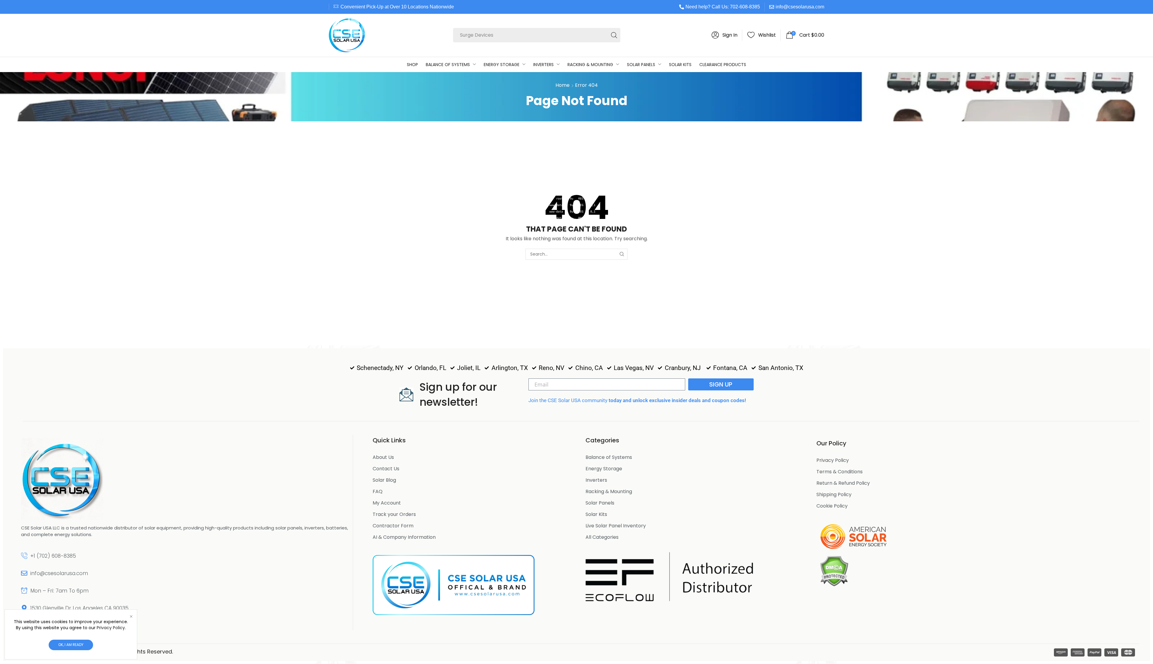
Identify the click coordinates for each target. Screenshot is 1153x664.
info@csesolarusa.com (800, 6)
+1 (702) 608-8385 (53, 555)
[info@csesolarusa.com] (24, 573)
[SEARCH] (622, 254)
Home (562, 85)
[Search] (614, 35)
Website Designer (199, 651)
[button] (724, 35)
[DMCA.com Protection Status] (834, 571)
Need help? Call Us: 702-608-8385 (722, 6)
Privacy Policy (111, 628)
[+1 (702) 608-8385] (24, 556)
